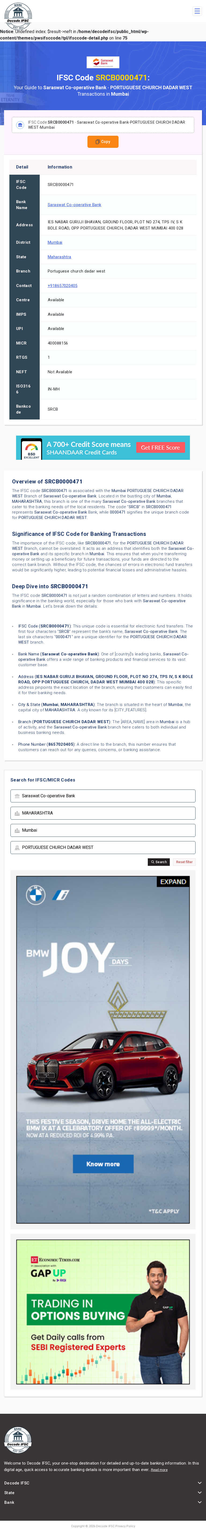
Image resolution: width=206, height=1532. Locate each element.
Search (161, 862)
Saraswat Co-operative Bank (74, 204)
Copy (105, 141)
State (9, 1492)
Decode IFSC (16, 1483)
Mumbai (55, 242)
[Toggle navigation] (197, 11)
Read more (159, 1470)
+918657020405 (63, 285)
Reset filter (184, 862)
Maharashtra (59, 256)
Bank (9, 1502)
